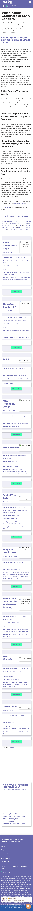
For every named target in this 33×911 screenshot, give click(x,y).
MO (9, 225)
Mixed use (19, 814)
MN (3, 225)
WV (20, 229)
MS (6, 225)
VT (11, 229)
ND (7, 227)
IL (5, 223)
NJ (24, 225)
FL (24, 221)
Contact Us (6, 207)
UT (9, 229)
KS (13, 223)
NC (3, 227)
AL (2, 221)
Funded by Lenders (7, 853)
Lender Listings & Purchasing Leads (12, 839)
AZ (8, 221)
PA (19, 227)
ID (3, 223)
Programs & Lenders (7, 850)
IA (10, 223)
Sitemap (3, 846)
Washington (13, 819)
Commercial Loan (19, 816)
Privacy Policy (5, 858)
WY (27, 229)
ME (21, 223)
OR (16, 227)
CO (16, 221)
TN (29, 227)
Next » (13, 747)
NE (15, 225)
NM (27, 225)
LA (18, 223)
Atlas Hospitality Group (9, 404)
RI (21, 227)
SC (24, 227)
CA (13, 221)
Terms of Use (5, 861)
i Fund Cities (10, 706)
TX (6, 229)
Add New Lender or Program (11, 841)
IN (7, 223)
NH (21, 225)
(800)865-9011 (11, 6)
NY (30, 225)
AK (5, 221)
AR (11, 221)
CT (19, 221)
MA (27, 223)
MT (12, 225)
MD (24, 223)
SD (27, 227)
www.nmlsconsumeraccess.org (15, 886)
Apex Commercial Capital (10, 245)
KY (15, 223)
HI (30, 221)
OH (10, 227)
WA (17, 229)
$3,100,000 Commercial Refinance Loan (15, 786)
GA (27, 221)
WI (24, 229)
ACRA (6, 359)
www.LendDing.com (15, 878)
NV (18, 225)
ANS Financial (11, 447)
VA (14, 229)
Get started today (19, 203)
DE (22, 221)
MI (30, 223)
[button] (29, 2)
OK (13, 227)
